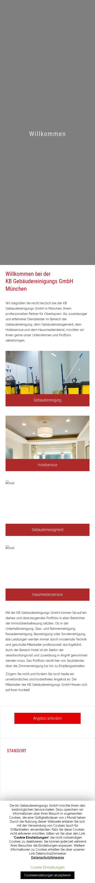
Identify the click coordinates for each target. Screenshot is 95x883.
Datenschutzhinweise (47, 857)
